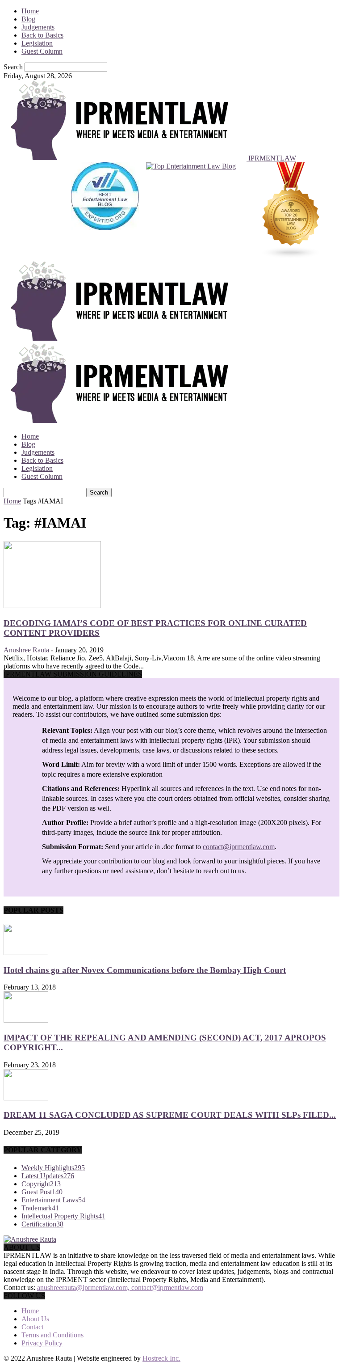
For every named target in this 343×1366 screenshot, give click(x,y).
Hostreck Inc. (161, 1358)
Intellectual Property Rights (63, 1216)
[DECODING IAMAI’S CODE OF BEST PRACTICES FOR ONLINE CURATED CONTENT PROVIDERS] (52, 605)
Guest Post (42, 1192)
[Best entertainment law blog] (105, 211)
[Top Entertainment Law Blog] (191, 211)
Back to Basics (42, 35)
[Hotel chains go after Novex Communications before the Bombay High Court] (26, 952)
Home (30, 11)
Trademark (40, 1208)
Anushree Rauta (26, 650)
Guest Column (42, 51)
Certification (42, 1224)
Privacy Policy (42, 1343)
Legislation (37, 43)
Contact (32, 1327)
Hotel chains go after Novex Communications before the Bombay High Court (145, 970)
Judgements (37, 27)
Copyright (41, 1184)
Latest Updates (47, 1176)
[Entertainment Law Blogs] (291, 211)
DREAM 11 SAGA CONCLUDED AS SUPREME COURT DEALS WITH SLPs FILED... (170, 1115)
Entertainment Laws (53, 1200)
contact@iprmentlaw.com (239, 846)
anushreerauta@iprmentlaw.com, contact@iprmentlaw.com (120, 1287)
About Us (35, 1319)
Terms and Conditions (52, 1335)
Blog (28, 19)
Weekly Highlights (53, 1167)
